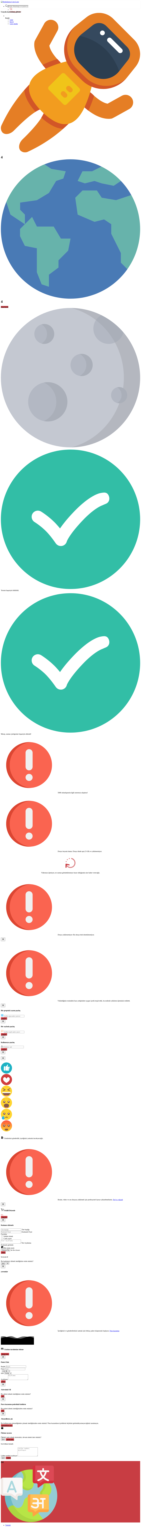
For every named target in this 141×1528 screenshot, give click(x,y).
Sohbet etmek (8, 1236)
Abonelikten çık (7, 1425)
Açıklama (4, 1379)
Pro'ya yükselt (118, 1200)
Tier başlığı (25, 1230)
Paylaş (4, 1018)
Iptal (3, 1263)
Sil (7, 1263)
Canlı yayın (8, 1238)
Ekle (3, 1252)
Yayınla (4, 1217)
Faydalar (4, 1234)
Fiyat (2, 1369)
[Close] (3, 939)
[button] (72, 6)
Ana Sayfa (4, 307)
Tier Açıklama (26, 1243)
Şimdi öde (5, 1354)
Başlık (3, 1367)
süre (2, 1373)
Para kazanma (114, 1331)
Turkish (8, 1525)
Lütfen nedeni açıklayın (9, 1456)
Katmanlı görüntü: (7, 1245)
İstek (8, 1458)
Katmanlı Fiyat (27, 1232)
